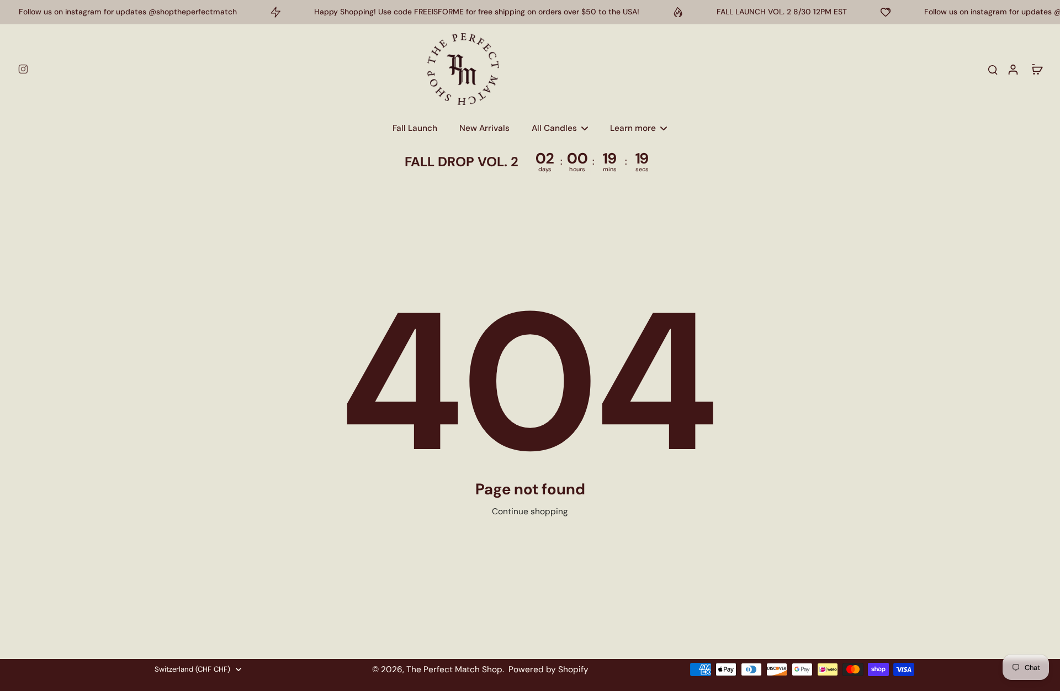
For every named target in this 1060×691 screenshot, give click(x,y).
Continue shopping (530, 511)
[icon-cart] (1037, 69)
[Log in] (1012, 69)
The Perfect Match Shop (454, 669)
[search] (993, 69)
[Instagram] (23, 69)
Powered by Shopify (548, 669)
